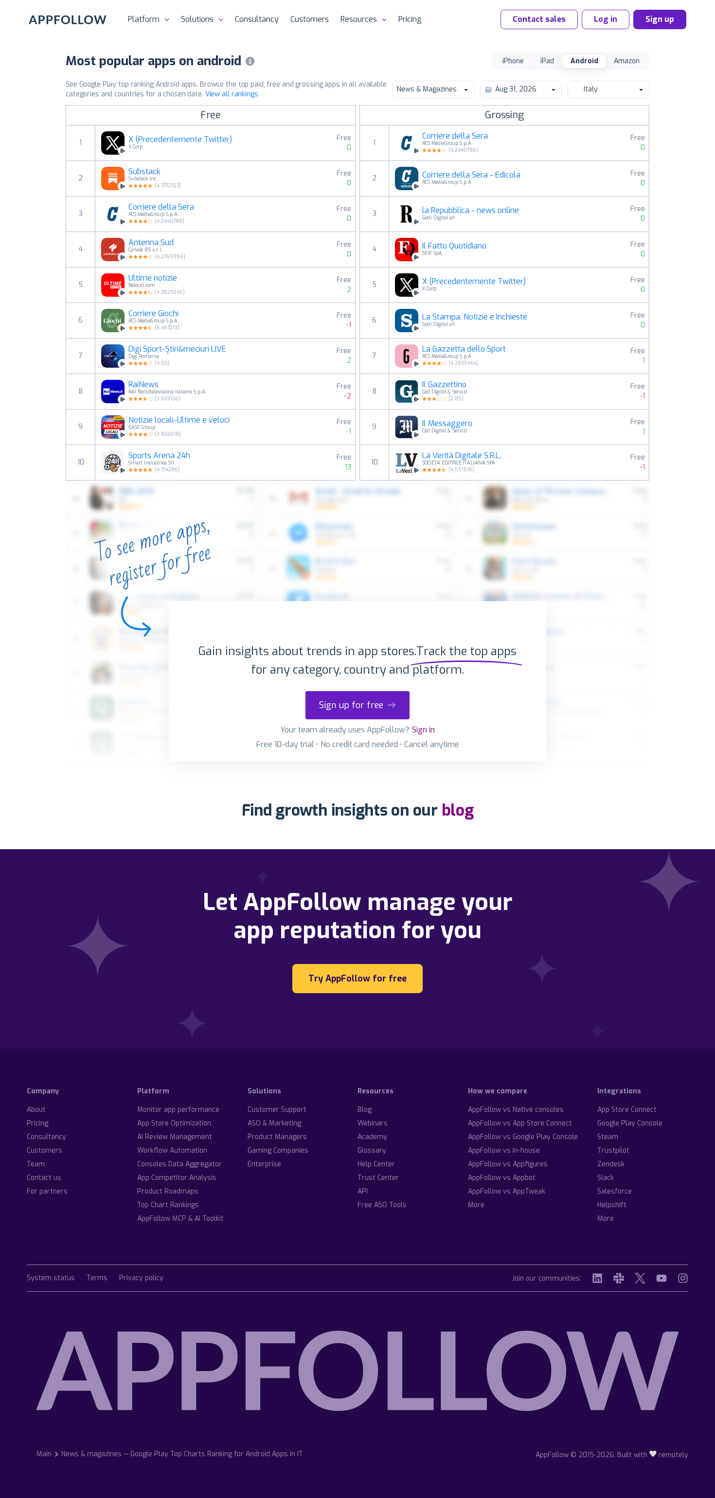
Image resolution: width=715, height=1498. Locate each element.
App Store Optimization (174, 1123)
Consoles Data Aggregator (179, 1164)
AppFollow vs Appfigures (508, 1164)
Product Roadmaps (167, 1191)
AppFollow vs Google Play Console (523, 1136)
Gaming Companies (278, 1150)
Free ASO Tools (382, 1205)
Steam (607, 1136)
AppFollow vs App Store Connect (520, 1123)
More (476, 1205)
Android (584, 61)
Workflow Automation (172, 1150)
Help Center (376, 1164)
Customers (309, 19)
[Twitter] (640, 1278)
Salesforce (614, 1191)
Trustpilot (613, 1150)
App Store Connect (627, 1109)
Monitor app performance (178, 1109)
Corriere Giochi (153, 313)
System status (51, 1278)
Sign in (423, 730)
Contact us (44, 1177)
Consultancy (257, 19)
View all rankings (231, 94)
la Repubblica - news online (470, 210)
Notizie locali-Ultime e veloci (179, 420)
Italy (591, 89)
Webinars (373, 1123)
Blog (365, 1109)
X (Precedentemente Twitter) (180, 139)
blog (458, 810)
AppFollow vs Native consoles (516, 1109)
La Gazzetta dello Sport (464, 349)
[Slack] (618, 1278)
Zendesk (611, 1164)
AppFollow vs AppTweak (506, 1191)
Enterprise (264, 1164)
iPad (547, 61)
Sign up (659, 19)
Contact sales (539, 19)
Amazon (627, 61)
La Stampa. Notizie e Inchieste (474, 317)
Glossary (372, 1150)
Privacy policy (141, 1278)
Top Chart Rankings (168, 1205)
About (36, 1109)
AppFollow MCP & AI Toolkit (180, 1218)
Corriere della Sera (161, 207)
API (363, 1191)
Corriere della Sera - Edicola (471, 175)
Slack (605, 1177)
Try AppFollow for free (357, 978)
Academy (372, 1136)
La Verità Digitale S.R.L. (461, 455)
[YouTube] (661, 1278)
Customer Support (277, 1109)
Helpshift (611, 1205)
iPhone (513, 61)
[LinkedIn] (597, 1278)
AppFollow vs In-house (504, 1150)
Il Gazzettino (444, 384)
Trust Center (378, 1177)
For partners (47, 1191)
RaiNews (143, 384)
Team (36, 1164)
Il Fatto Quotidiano (454, 246)
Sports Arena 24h (159, 455)
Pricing (410, 19)
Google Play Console (629, 1123)
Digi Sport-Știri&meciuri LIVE (177, 349)
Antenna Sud (151, 242)
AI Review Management (174, 1136)
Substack (144, 171)
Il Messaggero (447, 423)
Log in (605, 19)
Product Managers (277, 1136)
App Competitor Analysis (176, 1177)
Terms (97, 1278)
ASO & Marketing (274, 1123)
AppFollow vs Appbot (502, 1177)
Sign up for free (351, 705)
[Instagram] (683, 1278)
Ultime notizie (152, 278)
